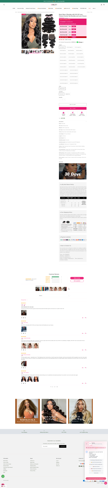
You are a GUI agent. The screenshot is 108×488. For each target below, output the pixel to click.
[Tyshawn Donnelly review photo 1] (24, 346)
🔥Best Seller (50, 8)
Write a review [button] (77, 278)
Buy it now (72, 108)
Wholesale (5, 470)
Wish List (58, 465)
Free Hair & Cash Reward (8, 467)
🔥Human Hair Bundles (42, 8)
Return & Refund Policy (34, 467)
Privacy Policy (32, 470)
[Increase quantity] (64, 99)
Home (16, 12)
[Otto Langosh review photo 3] (36, 379)
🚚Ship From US (67, 8)
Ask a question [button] (77, 280)
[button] (48, 276)
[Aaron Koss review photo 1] (24, 329)
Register (57, 462)
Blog (4, 472)
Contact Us (32, 460)
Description (61, 121)
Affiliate (4, 468)
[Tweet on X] (61, 118)
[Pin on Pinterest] (64, 118)
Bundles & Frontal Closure (30, 8)
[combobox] (4, 486)
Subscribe (63, 446)
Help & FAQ (32, 462)
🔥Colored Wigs (75, 8)
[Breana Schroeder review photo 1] (24, 363)
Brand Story (5, 460)
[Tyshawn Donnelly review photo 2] (30, 346)
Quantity (60, 97)
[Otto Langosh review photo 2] (30, 379)
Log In (57, 460)
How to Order (5, 462)
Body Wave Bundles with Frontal (22, 12)
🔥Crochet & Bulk (58, 8)
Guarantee (61, 161)
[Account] (101, 4)
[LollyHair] (54, 5)
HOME (14, 8)
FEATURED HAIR (83, 8)
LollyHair (7, 480)
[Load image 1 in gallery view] (39, 31)
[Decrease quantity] (60, 99)
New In (94, 8)
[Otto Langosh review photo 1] (24, 379)
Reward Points (6, 465)
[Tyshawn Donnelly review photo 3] (36, 346)
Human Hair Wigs (20, 8)
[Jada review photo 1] (24, 312)
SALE (90, 8)
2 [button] (52, 386)
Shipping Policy (33, 465)
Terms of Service (33, 468)
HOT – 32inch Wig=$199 (59, 1)
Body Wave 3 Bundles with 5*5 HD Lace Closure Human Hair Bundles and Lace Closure (41, 12)
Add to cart (73, 104)
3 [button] (54, 386)
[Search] (4, 4)
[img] (23, 302)
